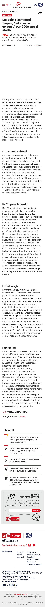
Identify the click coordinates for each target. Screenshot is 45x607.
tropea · (10, 412)
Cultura (14, 11)
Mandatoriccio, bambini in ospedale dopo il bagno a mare (24, 460)
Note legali (11, 596)
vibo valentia (21, 412)
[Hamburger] (3, 5)
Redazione (9, 594)
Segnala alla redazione (20, 594)
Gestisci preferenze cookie (26, 597)
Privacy (31, 594)
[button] (40, 12)
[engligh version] (7, 4)
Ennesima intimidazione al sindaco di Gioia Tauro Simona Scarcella (23, 469)
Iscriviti (36, 510)
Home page (5, 11)
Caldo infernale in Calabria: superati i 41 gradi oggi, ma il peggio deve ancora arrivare (24, 450)
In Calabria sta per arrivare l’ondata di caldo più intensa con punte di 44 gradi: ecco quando (24, 439)
